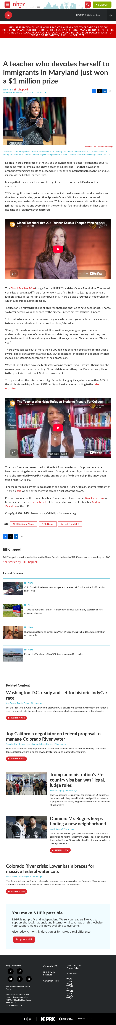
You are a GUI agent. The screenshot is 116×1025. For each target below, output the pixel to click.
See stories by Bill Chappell (20, 562)
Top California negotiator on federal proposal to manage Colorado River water (53, 736)
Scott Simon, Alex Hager (17, 876)
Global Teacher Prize (22, 288)
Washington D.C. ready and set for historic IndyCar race (56, 695)
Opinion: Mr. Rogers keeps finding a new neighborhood (78, 821)
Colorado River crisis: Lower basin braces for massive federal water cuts (50, 868)
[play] (8, 15)
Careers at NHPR (51, 981)
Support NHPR (24, 939)
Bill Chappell (21, 89)
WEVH (69, 986)
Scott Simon (55, 829)
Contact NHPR (50, 966)
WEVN (69, 991)
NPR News (47, 524)
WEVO (69, 993)
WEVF (69, 984)
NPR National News (23, 524)
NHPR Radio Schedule (49, 973)
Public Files (71, 973)
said (19, 490)
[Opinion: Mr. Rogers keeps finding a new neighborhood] (26, 827)
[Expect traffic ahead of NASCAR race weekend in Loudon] (13, 655)
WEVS (69, 998)
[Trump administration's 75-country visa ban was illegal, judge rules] (26, 783)
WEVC (69, 981)
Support (103, 4)
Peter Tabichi (39, 502)
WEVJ (69, 988)
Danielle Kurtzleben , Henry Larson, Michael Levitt (29, 744)
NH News (28, 582)
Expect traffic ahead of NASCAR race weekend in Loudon (53, 654)
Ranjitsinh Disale (95, 498)
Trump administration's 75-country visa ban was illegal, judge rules (77, 779)
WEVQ (69, 996)
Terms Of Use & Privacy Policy (74, 966)
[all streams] (111, 15)
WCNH (69, 979)
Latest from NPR (70, 524)
